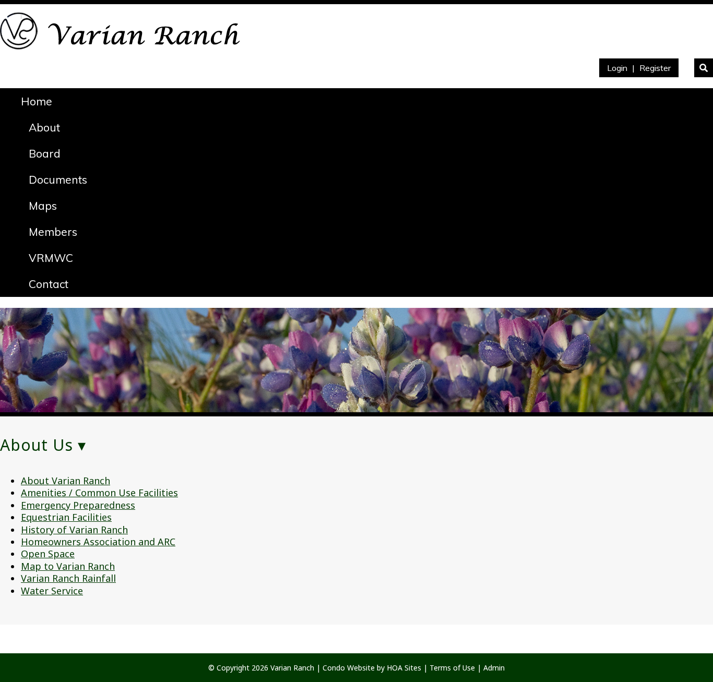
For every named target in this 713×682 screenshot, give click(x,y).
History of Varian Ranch (74, 529)
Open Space (48, 553)
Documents (58, 179)
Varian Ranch (292, 668)
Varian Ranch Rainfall (68, 578)
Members (53, 231)
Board (45, 153)
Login (617, 68)
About (44, 127)
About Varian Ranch (65, 480)
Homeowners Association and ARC (98, 541)
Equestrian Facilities (66, 517)
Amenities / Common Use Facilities (99, 492)
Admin (494, 668)
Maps (43, 205)
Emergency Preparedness (78, 505)
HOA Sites (404, 668)
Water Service (52, 590)
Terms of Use (452, 668)
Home (36, 101)
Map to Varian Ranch (68, 566)
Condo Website (349, 668)
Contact (48, 284)
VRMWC (51, 258)
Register (655, 68)
